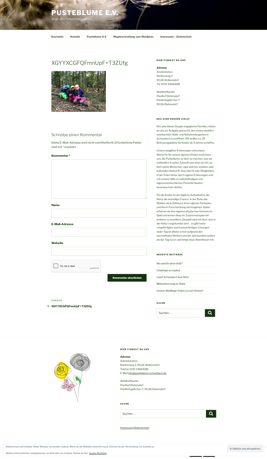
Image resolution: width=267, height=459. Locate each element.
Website (57, 243)
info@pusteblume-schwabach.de (147, 373)
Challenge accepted (168, 270)
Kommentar (60, 155)
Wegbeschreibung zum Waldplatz (133, 36)
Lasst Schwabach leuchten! (173, 277)
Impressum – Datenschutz (176, 36)
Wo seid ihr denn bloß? (170, 263)
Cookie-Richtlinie (98, 453)
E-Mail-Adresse (62, 224)
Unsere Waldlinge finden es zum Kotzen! (180, 290)
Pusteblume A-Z (96, 36)
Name (55, 205)
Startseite (57, 36)
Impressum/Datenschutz (134, 427)
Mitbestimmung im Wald (171, 283)
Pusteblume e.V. (85, 13)
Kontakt (75, 36)
